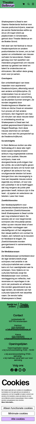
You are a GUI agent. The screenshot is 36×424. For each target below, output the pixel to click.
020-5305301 (18, 336)
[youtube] (20, 369)
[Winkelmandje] (24, 4)
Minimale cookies (18, 413)
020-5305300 (18, 327)
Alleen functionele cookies (18, 408)
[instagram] (24, 369)
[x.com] (16, 369)
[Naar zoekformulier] (28, 4)
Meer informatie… (8, 402)
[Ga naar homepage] (8, 4)
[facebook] (12, 369)
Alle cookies (18, 418)
